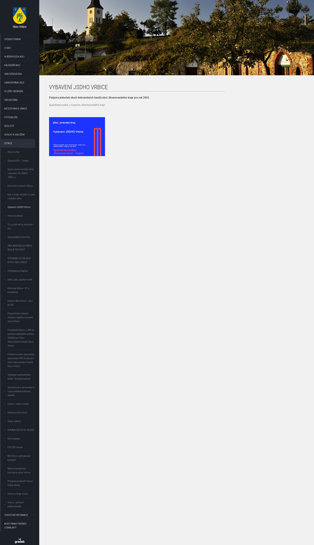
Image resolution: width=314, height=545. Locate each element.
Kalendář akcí (12, 65)
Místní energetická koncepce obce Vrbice (19, 470)
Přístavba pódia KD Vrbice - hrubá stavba (21, 483)
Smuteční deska (13, 73)
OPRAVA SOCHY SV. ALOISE (21, 430)
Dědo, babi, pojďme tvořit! (20, 279)
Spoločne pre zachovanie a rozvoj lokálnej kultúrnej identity (21, 391)
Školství (9, 126)
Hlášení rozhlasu (14, 56)
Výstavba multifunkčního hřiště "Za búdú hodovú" (19, 376)
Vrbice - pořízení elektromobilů (16, 504)
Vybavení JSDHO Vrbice (19, 207)
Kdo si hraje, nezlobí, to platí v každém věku (21, 196)
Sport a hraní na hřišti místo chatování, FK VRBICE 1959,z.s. (21, 173)
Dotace (8, 143)
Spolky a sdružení (14, 134)
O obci (7, 47)
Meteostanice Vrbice (15, 108)
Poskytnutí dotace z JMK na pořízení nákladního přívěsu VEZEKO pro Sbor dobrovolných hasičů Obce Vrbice (21, 338)
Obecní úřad (11, 99)
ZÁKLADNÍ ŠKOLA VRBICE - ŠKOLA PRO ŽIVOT (20, 247)
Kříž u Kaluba (14, 438)
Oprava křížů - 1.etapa (18, 160)
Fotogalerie (11, 117)
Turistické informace (16, 515)
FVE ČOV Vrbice (15, 447)
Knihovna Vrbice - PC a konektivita (18, 290)
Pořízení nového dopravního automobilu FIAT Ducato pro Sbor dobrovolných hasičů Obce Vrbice (21, 360)
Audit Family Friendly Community (15, 525)
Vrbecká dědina (15, 215)
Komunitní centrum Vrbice (20, 185)
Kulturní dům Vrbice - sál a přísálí (20, 302)
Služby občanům (13, 91)
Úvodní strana (12, 39)
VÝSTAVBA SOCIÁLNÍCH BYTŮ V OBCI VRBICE (19, 260)
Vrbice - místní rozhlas (18, 403)
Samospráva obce (14, 82)
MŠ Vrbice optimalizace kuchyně (19, 458)
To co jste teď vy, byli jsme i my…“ (21, 226)
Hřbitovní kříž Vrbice (17, 412)
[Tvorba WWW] (19, 540)
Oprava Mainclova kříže (19, 237)
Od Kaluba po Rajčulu (18, 270)
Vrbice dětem (14, 421)
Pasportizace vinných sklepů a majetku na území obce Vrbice (20, 317)
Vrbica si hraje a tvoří (18, 493)
